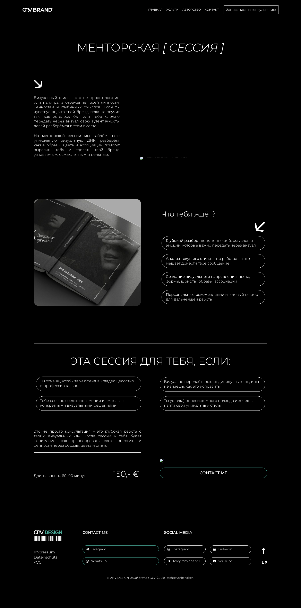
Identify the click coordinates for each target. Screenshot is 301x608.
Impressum (44, 552)
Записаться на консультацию (251, 10)
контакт (212, 9)
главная (155, 9)
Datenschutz (45, 557)
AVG (38, 562)
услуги (172, 9)
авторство (191, 9)
